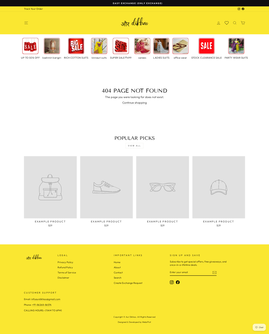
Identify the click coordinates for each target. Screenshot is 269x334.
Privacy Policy (65, 262)
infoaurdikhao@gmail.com (45, 299)
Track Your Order (33, 8)
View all (134, 145)
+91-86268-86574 (42, 304)
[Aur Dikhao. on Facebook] (178, 282)
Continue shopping (134, 102)
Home (117, 262)
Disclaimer (63, 277)
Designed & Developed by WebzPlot (134, 322)
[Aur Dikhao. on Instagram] (172, 282)
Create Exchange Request (128, 282)
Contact (118, 272)
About (117, 267)
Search (117, 277)
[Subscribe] (214, 272)
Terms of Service (67, 272)
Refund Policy (65, 267)
